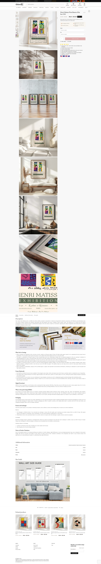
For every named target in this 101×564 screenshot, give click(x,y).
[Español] (84, 1)
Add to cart (75, 38)
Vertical (84, 452)
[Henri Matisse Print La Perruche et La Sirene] (83, 12)
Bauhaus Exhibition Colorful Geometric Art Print (41, 532)
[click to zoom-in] (38, 30)
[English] (75, 1)
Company (17, 545)
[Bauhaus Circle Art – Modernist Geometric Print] (77, 522)
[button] (89, 10)
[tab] (17, 315)
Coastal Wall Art (55, 507)
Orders (17, 546)
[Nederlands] (73, 1)
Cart (84, 5)
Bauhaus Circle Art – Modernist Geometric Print (77, 532)
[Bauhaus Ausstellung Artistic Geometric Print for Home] (24, 522)
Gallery (17, 315)
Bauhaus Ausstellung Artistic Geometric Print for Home (24, 533)
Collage (84, 447)
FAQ (34, 549)
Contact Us (35, 546)
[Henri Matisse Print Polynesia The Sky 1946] (84, 12)
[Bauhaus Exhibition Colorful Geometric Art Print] (41, 522)
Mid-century (83, 454)
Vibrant (84, 449)
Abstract (62, 507)
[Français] (77, 1)
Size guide (36, 315)
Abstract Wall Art (50, 507)
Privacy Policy (18, 549)
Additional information (29, 315)
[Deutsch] (78, 1)
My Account (73, 5)
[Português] (82, 1)
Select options (23, 538)
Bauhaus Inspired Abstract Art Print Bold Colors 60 (59, 533)
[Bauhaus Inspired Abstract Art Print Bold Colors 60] (59, 522)
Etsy (52, 545)
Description (21, 315)
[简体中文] (71, 1)
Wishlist (67, 5)
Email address (73, 549)
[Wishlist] (30, 516)
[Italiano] (80, 1)
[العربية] (69, 1)
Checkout (80, 5)
